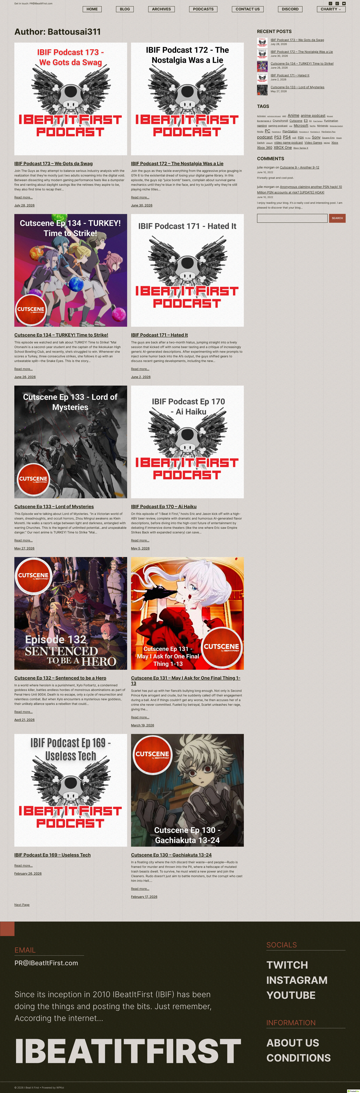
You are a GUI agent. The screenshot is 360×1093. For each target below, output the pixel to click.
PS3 (277, 137)
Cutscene (296, 120)
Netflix (313, 126)
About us (292, 1043)
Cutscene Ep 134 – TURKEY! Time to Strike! (61, 335)
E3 (306, 120)
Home (92, 9)
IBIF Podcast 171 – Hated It (159, 335)
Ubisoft (269, 143)
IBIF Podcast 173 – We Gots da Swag (53, 163)
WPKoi (60, 1087)
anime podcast (313, 115)
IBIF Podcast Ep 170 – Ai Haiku (164, 506)
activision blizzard (274, 116)
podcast (265, 137)
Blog (125, 9)
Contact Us (248, 9)
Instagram (297, 980)
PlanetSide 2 (276, 132)
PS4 (287, 137)
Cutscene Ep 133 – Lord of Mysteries (54, 506)
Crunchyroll (280, 120)
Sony (316, 137)
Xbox (334, 142)
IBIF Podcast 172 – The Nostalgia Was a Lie (177, 163)
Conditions (298, 1058)
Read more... (23, 197)
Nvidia (260, 131)
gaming (262, 125)
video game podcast (288, 142)
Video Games (313, 142)
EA (310, 121)
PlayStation (290, 131)
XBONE (327, 143)
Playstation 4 (304, 132)
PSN (301, 137)
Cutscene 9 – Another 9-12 (299, 167)
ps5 (294, 137)
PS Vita (307, 138)
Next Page (22, 905)
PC (267, 130)
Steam (339, 138)
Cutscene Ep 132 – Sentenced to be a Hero (60, 678)
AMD (284, 116)
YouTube (291, 995)
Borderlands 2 (264, 121)
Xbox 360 (264, 147)
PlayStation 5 (315, 132)
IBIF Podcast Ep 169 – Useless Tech (52, 855)
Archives (161, 9)
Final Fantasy (318, 121)
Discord (290, 9)
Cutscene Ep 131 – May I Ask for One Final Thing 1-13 (185, 680)
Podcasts (203, 9)
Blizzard (330, 116)
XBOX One (283, 147)
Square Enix (328, 137)
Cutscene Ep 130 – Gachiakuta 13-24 (171, 855)
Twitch (287, 965)
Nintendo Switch (336, 126)
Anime (293, 115)
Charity (329, 9)
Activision (261, 116)
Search (337, 218)
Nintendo (322, 125)
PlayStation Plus (328, 132)
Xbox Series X (300, 148)
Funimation (331, 120)
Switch (261, 142)
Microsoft (301, 125)
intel (290, 126)
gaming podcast (278, 125)
